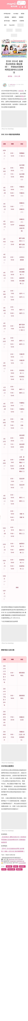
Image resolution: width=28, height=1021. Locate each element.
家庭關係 (21, 17)
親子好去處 (7, 20)
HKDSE (21, 91)
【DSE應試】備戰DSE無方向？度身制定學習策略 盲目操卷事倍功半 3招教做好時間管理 (13, 839)
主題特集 (22, 20)
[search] (25, 5)
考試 (22, 99)
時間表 (22, 866)
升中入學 (17, 76)
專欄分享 (14, 20)
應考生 (22, 96)
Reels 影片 (12, 25)
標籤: (3, 866)
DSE (3, 869)
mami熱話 (15, 13)
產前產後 (7, 17)
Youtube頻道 (22, 863)
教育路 (22, 13)
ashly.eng (12, 84)
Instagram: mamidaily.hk (17, 861)
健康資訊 (14, 17)
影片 (5, 25)
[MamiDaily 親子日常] (14, 4)
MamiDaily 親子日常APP (16, 859)
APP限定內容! (7, 13)
